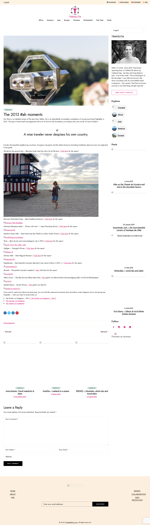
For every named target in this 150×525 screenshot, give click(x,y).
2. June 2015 (128, 181)
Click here (64, 151)
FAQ (12, 497)
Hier (37, 270)
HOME (12, 491)
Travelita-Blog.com (71, 522)
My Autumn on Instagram (15, 303)
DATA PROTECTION (137, 498)
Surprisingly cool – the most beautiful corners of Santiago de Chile (129, 228)
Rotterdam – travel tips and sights (128, 270)
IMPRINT (137, 491)
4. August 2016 (92, 397)
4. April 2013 (128, 308)
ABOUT (13, 494)
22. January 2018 (128, 224)
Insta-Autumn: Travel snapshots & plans (20, 392)
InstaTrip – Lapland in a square (56, 391)
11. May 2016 (128, 268)
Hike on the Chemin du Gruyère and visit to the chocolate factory (129, 185)
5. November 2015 (20, 397)
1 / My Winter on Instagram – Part (41, 298)
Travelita (8, 109)
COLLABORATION (139, 494)
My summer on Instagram (15, 301)
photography (9, 323)
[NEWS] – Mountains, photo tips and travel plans (92, 392)
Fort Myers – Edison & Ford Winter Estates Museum (129, 312)
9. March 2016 (56, 394)
